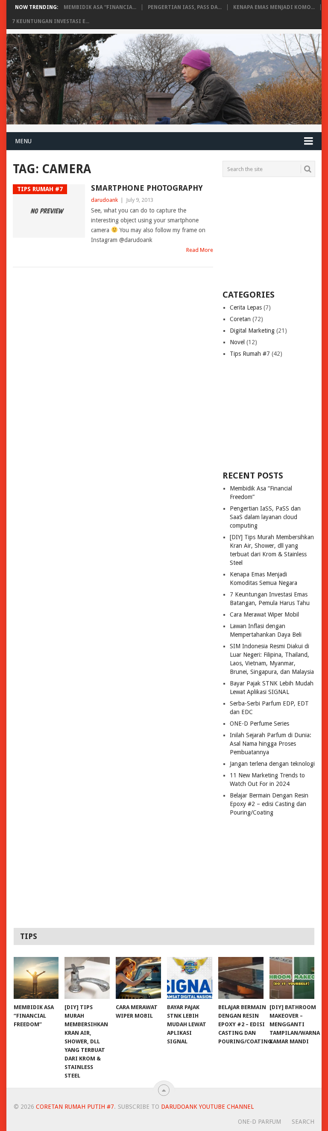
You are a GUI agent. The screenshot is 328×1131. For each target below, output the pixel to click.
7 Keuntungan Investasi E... (50, 21)
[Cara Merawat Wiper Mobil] (138, 978)
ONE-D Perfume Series (259, 723)
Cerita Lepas (246, 307)
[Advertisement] (275, 232)
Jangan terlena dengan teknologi (272, 763)
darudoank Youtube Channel (207, 1106)
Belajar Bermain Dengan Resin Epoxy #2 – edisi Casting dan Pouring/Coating (269, 804)
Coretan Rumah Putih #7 (75, 1106)
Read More (199, 250)
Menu (23, 141)
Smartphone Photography (147, 187)
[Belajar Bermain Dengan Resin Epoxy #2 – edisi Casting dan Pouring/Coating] (241, 978)
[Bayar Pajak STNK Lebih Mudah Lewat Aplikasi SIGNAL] (189, 978)
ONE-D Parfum (259, 1121)
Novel (237, 342)
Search (303, 1121)
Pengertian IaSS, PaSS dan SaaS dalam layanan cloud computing (265, 517)
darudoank (104, 200)
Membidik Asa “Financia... (100, 7)
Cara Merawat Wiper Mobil (264, 614)
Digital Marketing (252, 330)
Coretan (240, 319)
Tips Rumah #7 (250, 353)
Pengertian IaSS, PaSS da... (185, 7)
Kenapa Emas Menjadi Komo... (274, 7)
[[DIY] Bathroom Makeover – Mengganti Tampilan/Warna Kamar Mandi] (292, 978)
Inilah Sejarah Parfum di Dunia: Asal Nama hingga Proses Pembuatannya (270, 744)
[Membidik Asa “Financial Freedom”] (36, 978)
